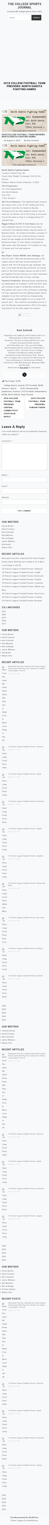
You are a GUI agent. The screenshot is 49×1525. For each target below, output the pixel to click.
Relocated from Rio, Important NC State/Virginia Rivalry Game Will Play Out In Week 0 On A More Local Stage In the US (23, 561)
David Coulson (8, 529)
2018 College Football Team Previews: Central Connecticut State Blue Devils (12, 407)
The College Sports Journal (24, 5)
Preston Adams (9, 1289)
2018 (22, 388)
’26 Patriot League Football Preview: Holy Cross (23, 594)
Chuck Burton (8, 526)
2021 (4, 611)
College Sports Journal (14, 385)
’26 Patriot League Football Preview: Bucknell (22, 601)
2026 (4, 1006)
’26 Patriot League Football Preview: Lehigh (21, 572)
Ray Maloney (7, 535)
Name (5, 475)
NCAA (4, 394)
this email (24, 368)
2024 (4, 1013)
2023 (4, 1016)
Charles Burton (8, 1031)
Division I (17, 391)
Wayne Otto (7, 547)
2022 (4, 1020)
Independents (41, 391)
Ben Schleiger (8, 538)
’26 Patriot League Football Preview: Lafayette (22, 583)
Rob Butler (6, 544)
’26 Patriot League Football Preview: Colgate (21, 579)
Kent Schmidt (33, 140)
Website (5, 497)
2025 (4, 1009)
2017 (4, 624)
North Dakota (14, 394)
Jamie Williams (8, 541)
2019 (4, 618)
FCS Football (31, 385)
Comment (7, 441)
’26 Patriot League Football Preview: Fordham (22, 597)
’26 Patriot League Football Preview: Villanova (22, 569)
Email (5, 486)
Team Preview (27, 394)
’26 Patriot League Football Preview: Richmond (22, 576)
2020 (4, 614)
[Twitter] (24, 375)
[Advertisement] (24, 50)
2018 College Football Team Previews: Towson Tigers (37, 403)
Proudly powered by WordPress (24, 1517)
